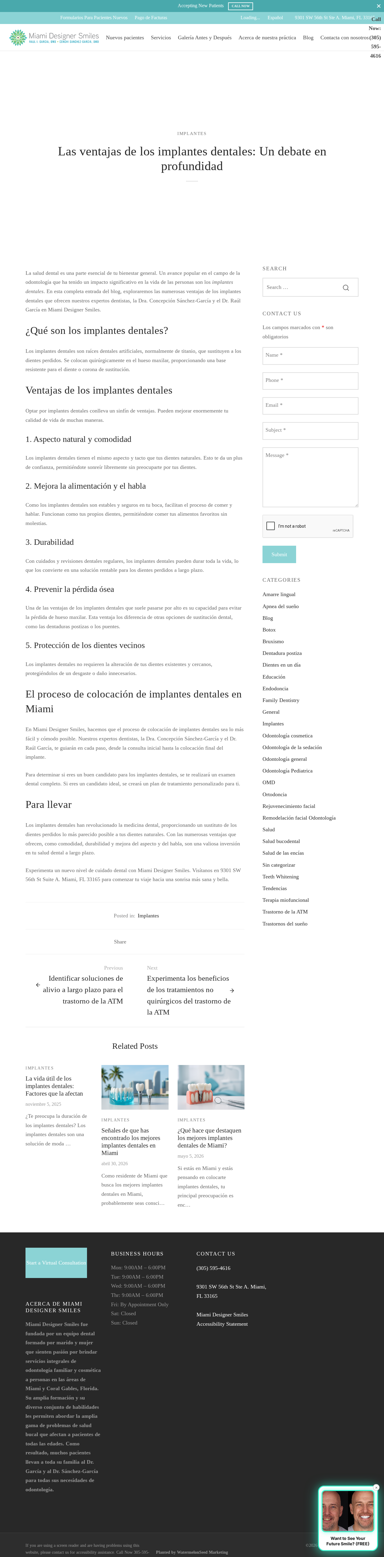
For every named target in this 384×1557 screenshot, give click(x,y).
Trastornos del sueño (285, 924)
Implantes (191, 133)
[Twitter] (42, 1513)
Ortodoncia (274, 794)
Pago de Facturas (151, 17)
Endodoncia (275, 689)
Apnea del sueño (280, 606)
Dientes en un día (281, 665)
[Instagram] (37, 18)
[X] (25, 18)
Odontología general (284, 759)
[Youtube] (49, 18)
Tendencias (274, 888)
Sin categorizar (278, 865)
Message (277, 455)
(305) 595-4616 (213, 1268)
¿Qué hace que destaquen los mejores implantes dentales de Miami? (210, 1138)
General (271, 712)
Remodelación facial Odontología (299, 818)
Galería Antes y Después (205, 37)
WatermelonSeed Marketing (202, 1552)
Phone (274, 380)
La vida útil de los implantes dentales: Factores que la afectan (54, 1086)
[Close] (378, 6)
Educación (273, 677)
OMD (268, 782)
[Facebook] (13, 18)
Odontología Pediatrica (287, 771)
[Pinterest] (151, 942)
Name (274, 355)
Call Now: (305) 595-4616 (375, 37)
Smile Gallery (329, 6)
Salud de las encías (283, 853)
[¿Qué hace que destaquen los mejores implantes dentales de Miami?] (211, 1087)
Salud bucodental (281, 841)
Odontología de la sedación (292, 747)
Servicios (161, 37)
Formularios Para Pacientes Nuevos (94, 17)
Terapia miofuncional (285, 900)
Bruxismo (273, 641)
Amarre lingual (279, 594)
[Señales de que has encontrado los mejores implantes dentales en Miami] (134, 1087)
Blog (308, 37)
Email (274, 405)
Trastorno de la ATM (285, 912)
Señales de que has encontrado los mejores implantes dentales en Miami (130, 1141)
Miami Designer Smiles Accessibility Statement (222, 1319)
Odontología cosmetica (287, 736)
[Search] (346, 287)
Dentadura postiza (282, 653)
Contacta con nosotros (344, 37)
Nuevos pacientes (125, 37)
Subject (276, 430)
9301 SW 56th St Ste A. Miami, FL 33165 (335, 17)
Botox (269, 630)
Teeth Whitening (280, 877)
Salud (268, 829)
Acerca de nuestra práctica (267, 37)
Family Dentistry (280, 700)
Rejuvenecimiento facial (288, 806)
